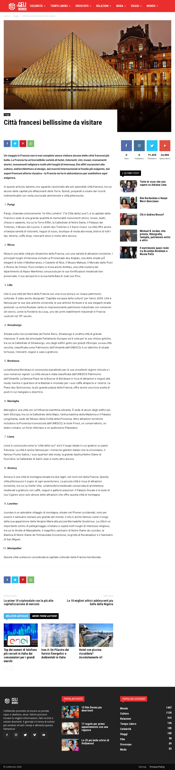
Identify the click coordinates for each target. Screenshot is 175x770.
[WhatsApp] (30, 143)
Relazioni (102, 6)
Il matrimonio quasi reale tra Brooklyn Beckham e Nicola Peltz (154, 251)
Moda (119, 6)
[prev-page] (6, 668)
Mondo (151, 6)
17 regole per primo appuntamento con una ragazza (95, 727)
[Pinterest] (22, 143)
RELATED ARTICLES (17, 616)
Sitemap (142, 766)
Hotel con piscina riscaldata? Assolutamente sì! (90, 653)
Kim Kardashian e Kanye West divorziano (153, 200)
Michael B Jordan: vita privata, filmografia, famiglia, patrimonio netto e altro (155, 235)
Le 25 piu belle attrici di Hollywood (95, 742)
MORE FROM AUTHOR (44, 616)
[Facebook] (7, 143)
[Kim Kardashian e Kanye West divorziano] (128, 203)
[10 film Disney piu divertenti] (70, 712)
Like (126, 141)
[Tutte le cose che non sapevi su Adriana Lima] (128, 186)
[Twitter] (15, 143)
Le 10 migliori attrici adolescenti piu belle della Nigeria (90, 602)
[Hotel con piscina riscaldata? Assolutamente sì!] (96, 635)
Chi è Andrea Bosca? (152, 214)
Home (7, 16)
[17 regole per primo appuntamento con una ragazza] (70, 728)
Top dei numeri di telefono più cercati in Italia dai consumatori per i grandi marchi (20, 655)
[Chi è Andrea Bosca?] (128, 219)
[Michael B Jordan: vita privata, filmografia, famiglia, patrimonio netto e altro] (128, 236)
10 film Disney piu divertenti (92, 709)
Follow (139, 141)
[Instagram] (16, 734)
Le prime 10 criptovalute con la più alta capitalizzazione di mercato (28, 602)
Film (19, 6)
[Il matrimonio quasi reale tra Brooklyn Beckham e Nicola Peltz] (128, 252)
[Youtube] (43, 735)
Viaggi (135, 6)
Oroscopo (82, 6)
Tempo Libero (59, 6)
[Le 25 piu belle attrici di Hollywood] (70, 745)
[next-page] (11, 668)
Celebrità (36, 6)
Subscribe (165, 141)
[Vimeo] (34, 735)
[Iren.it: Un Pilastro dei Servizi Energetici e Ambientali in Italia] (58, 635)
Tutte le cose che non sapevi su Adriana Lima (153, 183)
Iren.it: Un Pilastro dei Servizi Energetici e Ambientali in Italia (55, 653)
